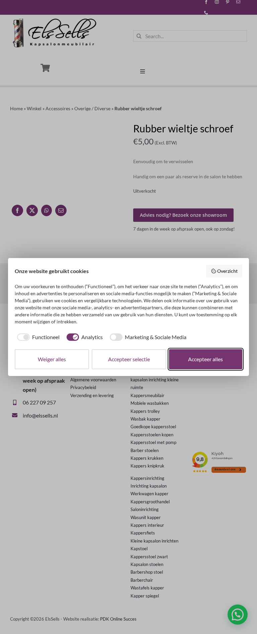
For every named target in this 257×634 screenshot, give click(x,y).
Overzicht (227, 271)
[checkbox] (37, 337)
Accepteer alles (205, 359)
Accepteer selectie (129, 359)
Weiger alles (52, 359)
